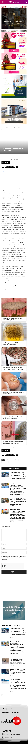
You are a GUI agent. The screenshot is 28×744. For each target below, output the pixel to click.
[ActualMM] (3, 159)
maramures (5, 462)
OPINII (7, 127)
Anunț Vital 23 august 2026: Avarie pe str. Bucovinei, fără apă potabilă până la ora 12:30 (18, 661)
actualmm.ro (9, 459)
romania (11, 462)
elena (20, 459)
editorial (16, 459)
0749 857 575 (8, 737)
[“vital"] (14, 610)
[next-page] (5, 695)
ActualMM (11, 159)
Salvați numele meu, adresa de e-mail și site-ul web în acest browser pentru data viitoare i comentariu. (13, 558)
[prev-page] (2, 695)
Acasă (2, 127)
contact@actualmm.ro (12, 734)
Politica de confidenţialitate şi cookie (14, 743)
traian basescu (18, 462)
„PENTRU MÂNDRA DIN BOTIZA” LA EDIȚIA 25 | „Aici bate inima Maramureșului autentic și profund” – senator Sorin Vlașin (18, 476)
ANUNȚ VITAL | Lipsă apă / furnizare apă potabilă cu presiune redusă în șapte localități (17, 671)
